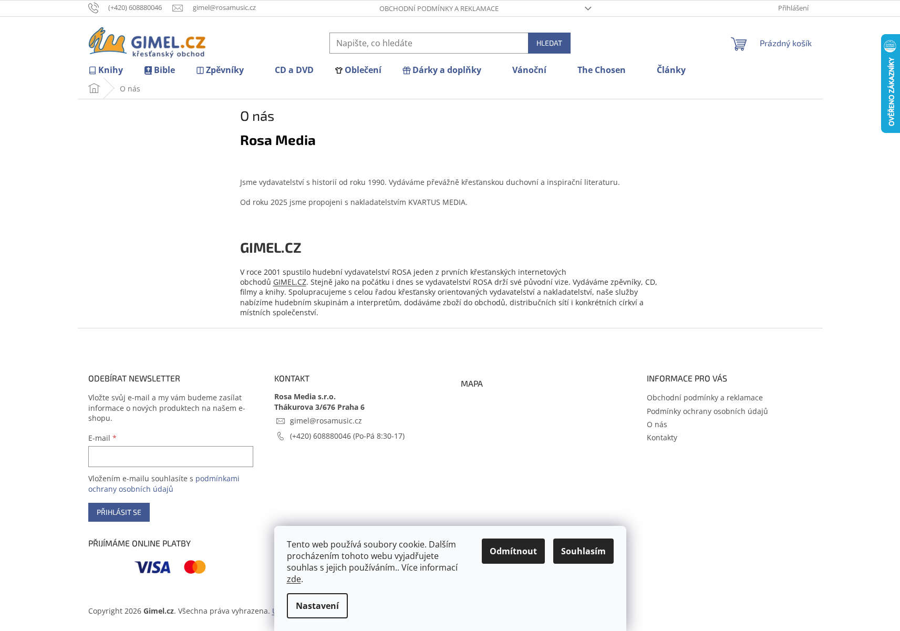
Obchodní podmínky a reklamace (439, 8)
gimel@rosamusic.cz (326, 421)
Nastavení (317, 606)
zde (294, 579)
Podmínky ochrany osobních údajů (707, 411)
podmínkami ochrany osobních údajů (164, 483)
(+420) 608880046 (321, 436)
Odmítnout (513, 551)
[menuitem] (105, 70)
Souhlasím (583, 551)
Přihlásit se (119, 512)
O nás (657, 424)
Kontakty (662, 437)
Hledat (549, 42)
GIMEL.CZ (289, 282)
